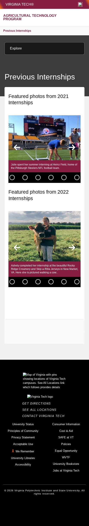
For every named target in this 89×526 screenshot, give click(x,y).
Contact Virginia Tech (44, 416)
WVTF (66, 457)
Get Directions (38, 403)
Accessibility (23, 464)
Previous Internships (17, 30)
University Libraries (23, 458)
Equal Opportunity (66, 450)
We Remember (25, 451)
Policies (66, 444)
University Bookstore (66, 463)
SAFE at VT (66, 437)
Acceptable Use (23, 444)
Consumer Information (66, 424)
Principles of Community (23, 431)
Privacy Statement (23, 437)
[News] (12, 177)
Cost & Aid (66, 431)
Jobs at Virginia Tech (66, 470)
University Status (23, 424)
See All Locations (40, 409)
